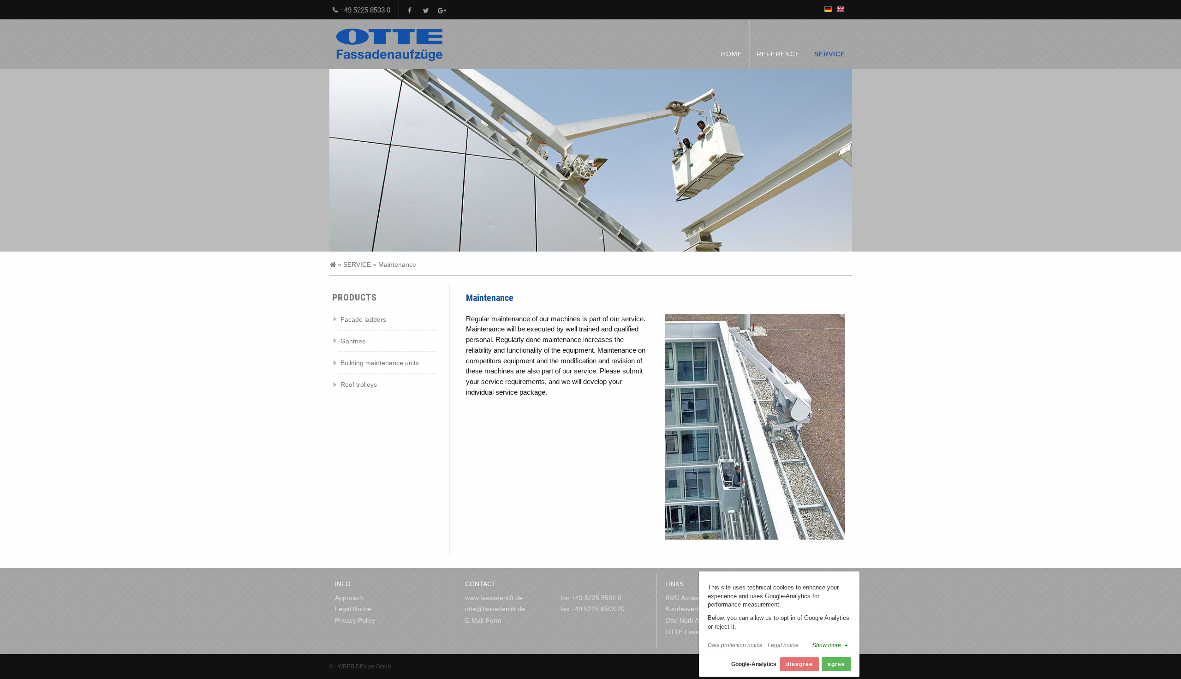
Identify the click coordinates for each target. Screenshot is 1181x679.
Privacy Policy (355, 620)
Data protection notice (735, 645)
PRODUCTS (354, 297)
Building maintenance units (379, 363)
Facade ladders (363, 319)
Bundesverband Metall (698, 609)
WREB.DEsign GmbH (365, 666)
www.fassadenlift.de (494, 597)
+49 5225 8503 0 (364, 10)
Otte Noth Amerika (692, 620)
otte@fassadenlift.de (495, 609)
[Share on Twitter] (426, 10)
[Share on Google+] (443, 10)
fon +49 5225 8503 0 (591, 597)
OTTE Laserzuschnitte (698, 632)
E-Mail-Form (483, 620)
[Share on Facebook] (410, 10)
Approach (349, 597)
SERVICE (357, 264)
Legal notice (783, 645)
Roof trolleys (358, 384)
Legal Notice (353, 609)
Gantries (352, 341)
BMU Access (683, 597)
